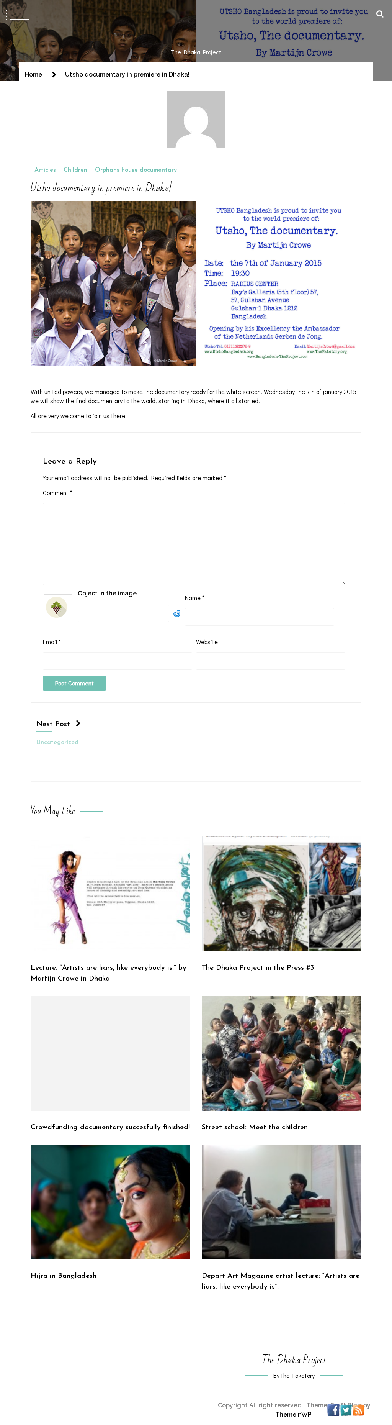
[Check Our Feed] (358, 1409)
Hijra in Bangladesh (63, 1276)
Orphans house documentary (136, 170)
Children (75, 170)
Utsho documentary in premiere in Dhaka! (101, 188)
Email (52, 642)
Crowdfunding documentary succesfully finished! (110, 1127)
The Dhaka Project (196, 52)
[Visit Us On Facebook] (333, 1409)
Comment (57, 493)
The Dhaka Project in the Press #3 (258, 968)
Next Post (53, 724)
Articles (45, 170)
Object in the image (107, 593)
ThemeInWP (293, 1414)
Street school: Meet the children (255, 1127)
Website (207, 642)
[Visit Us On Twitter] (346, 1409)
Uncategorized (57, 743)
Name (194, 598)
